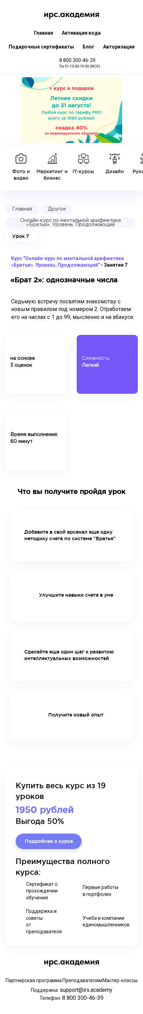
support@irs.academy (86, 990)
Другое (57, 209)
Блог (88, 47)
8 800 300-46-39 (77, 60)
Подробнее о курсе (49, 841)
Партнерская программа (34, 980)
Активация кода (81, 33)
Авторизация (119, 47)
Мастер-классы (119, 980)
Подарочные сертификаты (41, 47)
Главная (43, 33)
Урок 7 (20, 236)
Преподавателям (82, 980)
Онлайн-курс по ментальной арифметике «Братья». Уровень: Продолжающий (70, 223)
